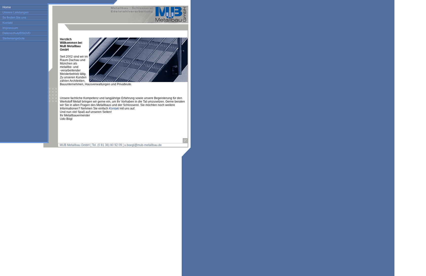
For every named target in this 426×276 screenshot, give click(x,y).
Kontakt (114, 108)
